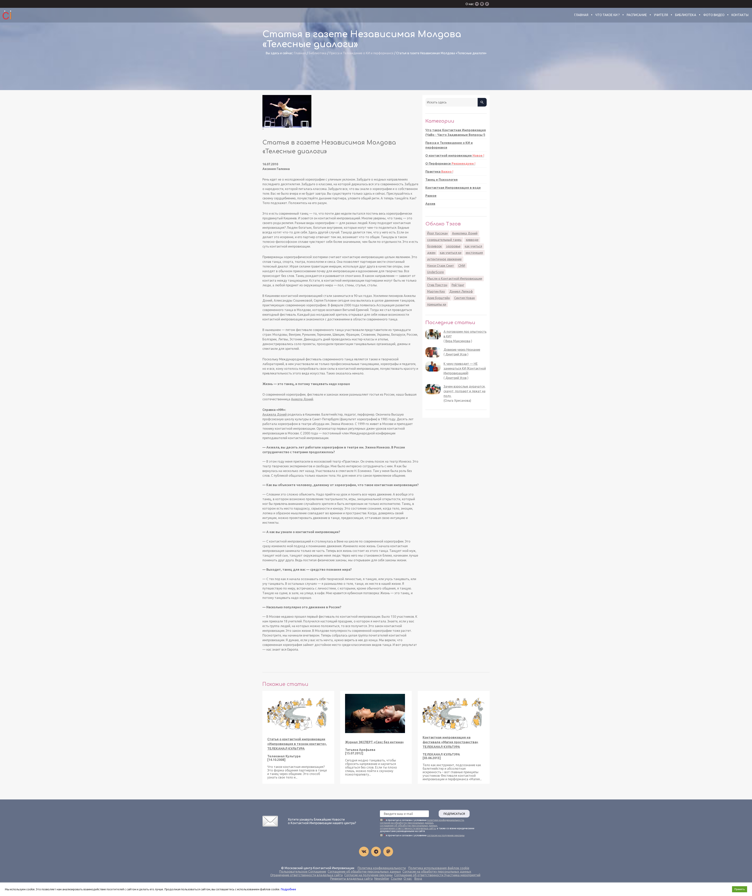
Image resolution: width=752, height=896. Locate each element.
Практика (439, 171)
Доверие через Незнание (462, 349)
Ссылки (396, 878)
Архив (430, 203)
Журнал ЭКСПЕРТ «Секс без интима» (374, 742)
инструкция (474, 252)
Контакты (739, 15)
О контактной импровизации (454, 155)
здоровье (453, 246)
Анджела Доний (274, 414)
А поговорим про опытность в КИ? (465, 334)
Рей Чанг (458, 285)
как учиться (473, 246)
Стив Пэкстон (437, 285)
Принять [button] (739, 889)
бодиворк (434, 246)
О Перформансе (450, 163)
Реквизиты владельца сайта (351, 878)
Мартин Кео (436, 291)
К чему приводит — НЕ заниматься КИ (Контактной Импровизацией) (465, 368)
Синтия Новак (464, 298)
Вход (418, 878)
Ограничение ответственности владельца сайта (306, 875)
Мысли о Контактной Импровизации (454, 278)
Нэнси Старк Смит (440, 265)
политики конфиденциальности (445, 820)
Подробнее (288, 889)
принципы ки (436, 304)
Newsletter (381, 878)
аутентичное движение (444, 259)
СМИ (461, 265)
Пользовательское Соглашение (302, 871)
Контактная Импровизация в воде (453, 187)
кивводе (472, 239)
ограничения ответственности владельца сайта (408, 828)
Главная (581, 15)
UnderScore (435, 272)
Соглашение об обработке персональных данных (364, 871)
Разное (431, 195)
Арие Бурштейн (438, 298)
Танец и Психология (441, 179)
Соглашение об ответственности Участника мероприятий (437, 875)
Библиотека (685, 15)
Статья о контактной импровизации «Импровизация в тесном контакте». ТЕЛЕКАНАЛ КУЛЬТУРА (297, 743)
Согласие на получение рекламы (368, 875)
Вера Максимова (457, 341)
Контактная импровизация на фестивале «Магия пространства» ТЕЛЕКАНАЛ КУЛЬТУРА (450, 742)
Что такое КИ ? (607, 15)
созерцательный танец (444, 239)
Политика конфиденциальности (382, 868)
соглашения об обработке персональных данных (408, 825)
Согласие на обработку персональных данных (436, 871)
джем (431, 252)
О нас (469, 4)
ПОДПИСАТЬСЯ (454, 813)
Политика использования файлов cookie (438, 868)
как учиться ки (450, 252)
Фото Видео (713, 15)
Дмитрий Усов (456, 354)
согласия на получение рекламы (446, 835)
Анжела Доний (302, 399)
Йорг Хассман (437, 233)
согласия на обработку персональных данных (406, 823)
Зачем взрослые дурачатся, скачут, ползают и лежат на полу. (464, 391)
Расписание (637, 15)
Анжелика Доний (464, 233)
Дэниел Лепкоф (461, 291)
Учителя (661, 15)
